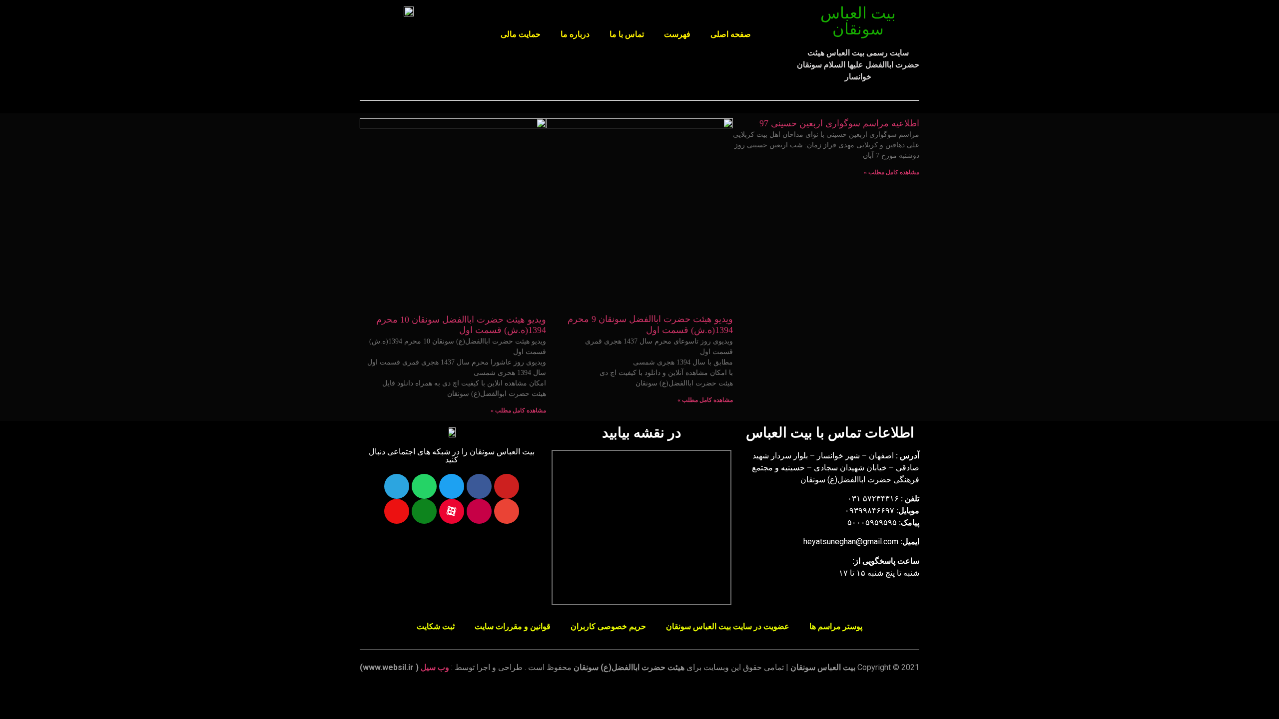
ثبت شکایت (436, 626)
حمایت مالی (521, 34)
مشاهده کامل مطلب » (891, 172)
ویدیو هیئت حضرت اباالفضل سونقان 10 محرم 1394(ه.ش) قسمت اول (461, 325)
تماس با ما (627, 34)
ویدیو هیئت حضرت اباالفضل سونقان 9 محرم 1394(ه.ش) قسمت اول (650, 324)
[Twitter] (451, 486)
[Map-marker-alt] (396, 511)
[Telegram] (396, 486)
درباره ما (575, 34)
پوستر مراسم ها (835, 626)
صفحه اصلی (730, 34)
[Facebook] (479, 486)
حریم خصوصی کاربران (608, 626)
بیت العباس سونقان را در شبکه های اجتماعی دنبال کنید (452, 455)
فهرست (677, 34)
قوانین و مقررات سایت (513, 626)
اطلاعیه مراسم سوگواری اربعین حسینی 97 (839, 123)
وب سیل (435, 667)
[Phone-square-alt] (424, 511)
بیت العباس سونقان (858, 21)
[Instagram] (479, 511)
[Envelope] (506, 511)
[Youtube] (506, 486)
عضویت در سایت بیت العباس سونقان (727, 626)
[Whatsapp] (424, 486)
